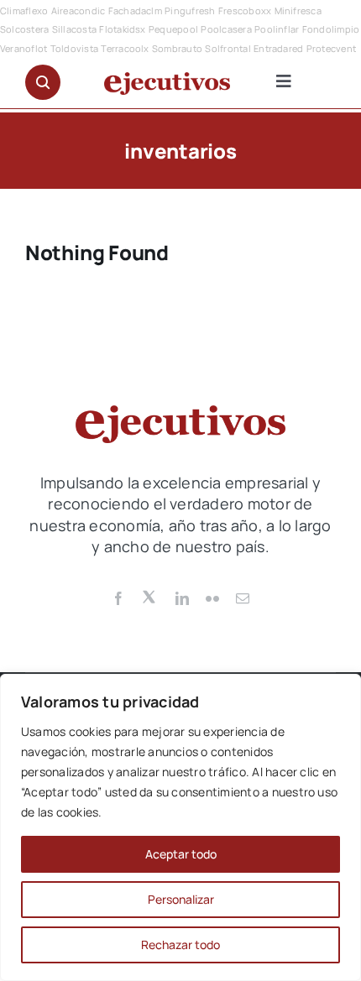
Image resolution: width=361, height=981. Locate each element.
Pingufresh (190, 10)
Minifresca (298, 10)
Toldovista (74, 48)
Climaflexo (24, 10)
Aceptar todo (181, 854)
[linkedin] (182, 598)
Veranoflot (23, 48)
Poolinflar (276, 29)
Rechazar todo (180, 944)
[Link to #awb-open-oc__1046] (42, 82)
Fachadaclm (135, 10)
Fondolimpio (331, 29)
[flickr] (212, 598)
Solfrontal (227, 48)
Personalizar (181, 899)
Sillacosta (74, 29)
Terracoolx (125, 48)
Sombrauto (177, 48)
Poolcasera (226, 29)
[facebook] (118, 598)
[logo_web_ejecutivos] (167, 79)
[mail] (242, 598)
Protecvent (331, 48)
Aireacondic (78, 10)
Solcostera (24, 29)
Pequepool (173, 29)
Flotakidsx (122, 29)
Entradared (278, 48)
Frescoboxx (244, 10)
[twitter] (150, 596)
